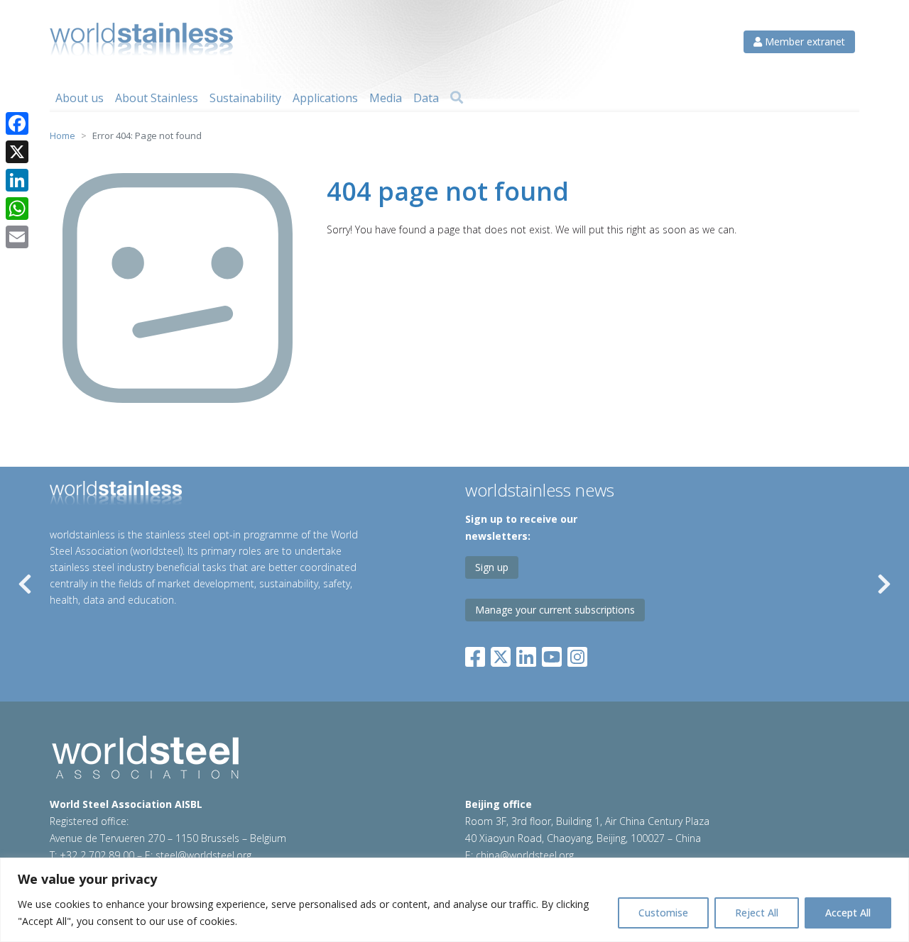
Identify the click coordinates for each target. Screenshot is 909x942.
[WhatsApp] (17, 208)
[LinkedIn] (526, 653)
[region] (454, 900)
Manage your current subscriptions (555, 609)
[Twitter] (501, 653)
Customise (663, 912)
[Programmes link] (212, 495)
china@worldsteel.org (525, 855)
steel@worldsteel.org (203, 855)
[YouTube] (552, 653)
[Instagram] (577, 653)
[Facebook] (478, 653)
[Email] (17, 237)
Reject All (756, 912)
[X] (17, 152)
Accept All (848, 912)
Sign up (491, 567)
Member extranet (803, 41)
